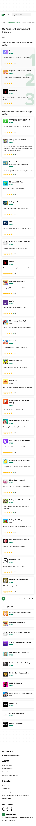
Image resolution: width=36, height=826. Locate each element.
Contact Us (5, 772)
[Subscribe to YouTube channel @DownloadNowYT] (11, 809)
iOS (3, 22)
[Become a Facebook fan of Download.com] (3, 809)
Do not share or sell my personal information (15, 795)
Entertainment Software (14, 22)
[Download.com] (6, 15)
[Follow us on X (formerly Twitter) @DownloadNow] (7, 809)
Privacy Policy (6, 785)
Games (24, 22)
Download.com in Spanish (10, 775)
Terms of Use (6, 789)
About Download (7, 765)
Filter (3, 37)
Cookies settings (7, 799)
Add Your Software (7, 768)
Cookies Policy (6, 792)
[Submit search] (13, 14)
